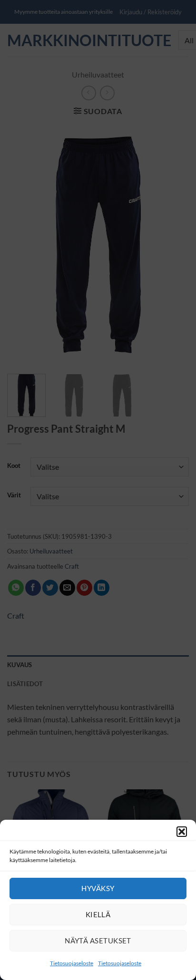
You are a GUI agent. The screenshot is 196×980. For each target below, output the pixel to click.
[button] (181, 831)
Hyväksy (97, 888)
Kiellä (98, 914)
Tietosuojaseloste (71, 963)
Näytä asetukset (98, 940)
